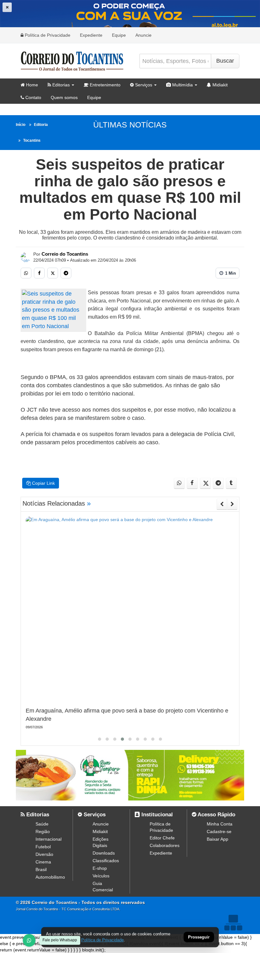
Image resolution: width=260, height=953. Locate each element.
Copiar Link (43, 483)
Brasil (41, 869)
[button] (99, 739)
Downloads (104, 853)
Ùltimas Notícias (130, 124)
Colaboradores (164, 845)
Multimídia (182, 84)
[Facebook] (39, 273)
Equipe (119, 35)
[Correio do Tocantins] (26, 257)
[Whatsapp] (26, 273)
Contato (32, 97)
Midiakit (219, 84)
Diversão (44, 854)
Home (31, 84)
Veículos (101, 875)
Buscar (225, 61)
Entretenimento (104, 84)
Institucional (156, 815)
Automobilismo (50, 877)
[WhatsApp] (29, 940)
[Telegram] (66, 273)
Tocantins (32, 140)
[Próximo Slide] (232, 504)
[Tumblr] (231, 483)
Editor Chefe (162, 837)
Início (20, 124)
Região (43, 831)
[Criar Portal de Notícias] (233, 922)
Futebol (43, 846)
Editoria (41, 124)
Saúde (42, 823)
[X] (52, 273)
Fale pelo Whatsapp (59, 940)
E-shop (100, 868)
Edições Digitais (100, 842)
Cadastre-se (219, 831)
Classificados (106, 860)
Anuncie (143, 35)
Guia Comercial (103, 886)
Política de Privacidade (46, 35)
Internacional (49, 839)
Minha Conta (219, 823)
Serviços (143, 84)
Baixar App (217, 839)
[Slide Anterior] (222, 504)
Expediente (91, 35)
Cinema (43, 861)
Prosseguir (199, 937)
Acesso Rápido (215, 815)
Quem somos (64, 97)
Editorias (60, 84)
